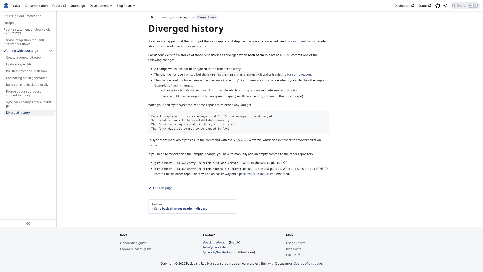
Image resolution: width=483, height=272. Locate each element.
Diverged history (18, 112)
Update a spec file (19, 64)
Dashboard (403, 6)
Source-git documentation (22, 16)
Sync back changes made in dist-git (29, 104)
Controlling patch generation (27, 78)
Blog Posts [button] (124, 6)
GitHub (291, 255)
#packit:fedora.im (216, 242)
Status (423, 6)
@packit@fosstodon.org (220, 252)
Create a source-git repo (23, 57)
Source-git (77, 6)
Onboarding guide (133, 243)
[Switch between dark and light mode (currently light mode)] (445, 6)
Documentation (36, 6)
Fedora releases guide (136, 249)
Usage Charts (295, 243)
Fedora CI (59, 6)
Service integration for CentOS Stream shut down (25, 42)
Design (9, 23)
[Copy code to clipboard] (324, 116)
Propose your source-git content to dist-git (23, 93)
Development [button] (99, 6)
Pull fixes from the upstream (26, 71)
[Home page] (151, 17)
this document (295, 41)
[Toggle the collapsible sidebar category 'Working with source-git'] (50, 51)
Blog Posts (293, 249)
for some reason (299, 74)
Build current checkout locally (27, 85)
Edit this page (162, 188)
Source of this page (308, 263)
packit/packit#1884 (252, 174)
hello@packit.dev (215, 247)
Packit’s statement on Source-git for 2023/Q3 (27, 31)
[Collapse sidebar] (28, 223)
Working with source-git (21, 51)
